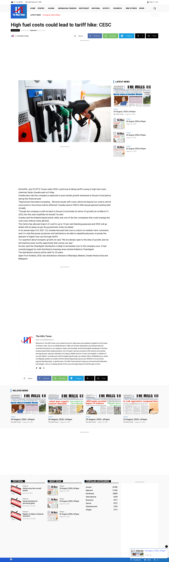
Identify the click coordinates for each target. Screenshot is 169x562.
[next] (156, 14)
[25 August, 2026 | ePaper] (119, 137)
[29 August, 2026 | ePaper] (132, 96)
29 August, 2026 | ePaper (124, 111)
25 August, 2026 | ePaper (136, 135)
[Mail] (40, 368)
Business (15, 30)
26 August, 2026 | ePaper (136, 121)
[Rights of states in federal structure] (16, 516)
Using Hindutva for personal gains (30, 502)
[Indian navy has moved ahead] (16, 490)
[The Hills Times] (19, 11)
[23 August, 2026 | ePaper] (119, 151)
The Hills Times (23, 36)
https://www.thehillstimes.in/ (45, 340)
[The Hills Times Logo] (19, 559)
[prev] (152, 14)
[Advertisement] (84, 59)
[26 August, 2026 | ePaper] (119, 123)
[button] (154, 8)
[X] (44, 368)
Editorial (18, 481)
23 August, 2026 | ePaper (51, 15)
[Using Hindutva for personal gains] (16, 503)
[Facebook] (36, 368)
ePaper (115, 109)
